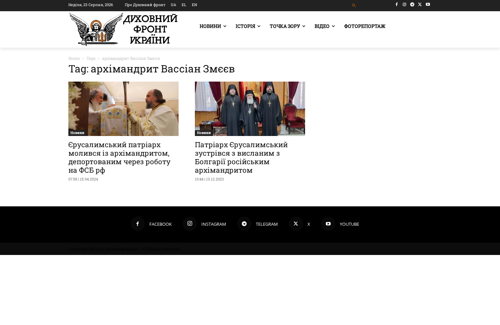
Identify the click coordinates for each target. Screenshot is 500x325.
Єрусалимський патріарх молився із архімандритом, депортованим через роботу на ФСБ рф (119, 157)
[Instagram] (405, 4)
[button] (354, 6)
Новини (77, 133)
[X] (420, 4)
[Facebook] (397, 4)
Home (74, 58)
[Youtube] (428, 4)
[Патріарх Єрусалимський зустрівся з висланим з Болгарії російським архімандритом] (250, 109)
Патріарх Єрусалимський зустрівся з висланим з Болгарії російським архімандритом (241, 157)
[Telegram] (412, 4)
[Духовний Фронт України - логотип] (123, 29)
